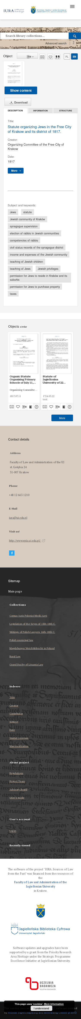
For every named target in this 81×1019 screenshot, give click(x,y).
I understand (41, 1008)
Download (20, 102)
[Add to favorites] (50, 56)
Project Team (17, 781)
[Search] (75, 35)
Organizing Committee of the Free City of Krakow (36, 146)
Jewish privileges (48, 269)
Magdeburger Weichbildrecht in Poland (32, 648)
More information (54, 1004)
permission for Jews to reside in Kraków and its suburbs (38, 278)
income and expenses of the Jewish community (38, 254)
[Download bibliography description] (24, 406)
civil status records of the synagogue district (36, 247)
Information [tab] (40, 110)
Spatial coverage (19, 738)
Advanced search (56, 43)
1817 (11, 161)
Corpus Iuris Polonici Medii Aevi (28, 615)
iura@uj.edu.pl (18, 518)
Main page (15, 591)
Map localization (19, 746)
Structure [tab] (65, 110)
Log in (13, 831)
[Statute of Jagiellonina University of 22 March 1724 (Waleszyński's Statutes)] (57, 353)
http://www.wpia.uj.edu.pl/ (25, 540)
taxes (13, 294)
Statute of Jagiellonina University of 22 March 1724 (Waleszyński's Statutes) (53, 379)
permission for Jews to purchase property (35, 287)
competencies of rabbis (24, 240)
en (74, 56)
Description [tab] (15, 110)
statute (27, 212)
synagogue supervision (24, 226)
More (62, 418)
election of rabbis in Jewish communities (34, 233)
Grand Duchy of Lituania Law (26, 664)
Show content (21, 90)
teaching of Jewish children (26, 262)
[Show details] (36, 406)
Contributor (16, 713)
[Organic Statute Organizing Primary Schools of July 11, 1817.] (24, 353)
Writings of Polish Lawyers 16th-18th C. (32, 632)
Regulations (16, 773)
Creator (14, 705)
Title (12, 697)
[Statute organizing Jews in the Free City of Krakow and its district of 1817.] (14, 73)
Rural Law (15, 656)
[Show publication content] (30, 406)
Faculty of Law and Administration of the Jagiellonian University (40, 884)
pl (66, 56)
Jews (13, 212)
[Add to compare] (42, 56)
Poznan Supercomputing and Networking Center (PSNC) (42, 1012)
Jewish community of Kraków (27, 219)
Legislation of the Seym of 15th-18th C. (33, 623)
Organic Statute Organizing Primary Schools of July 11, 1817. (22, 379)
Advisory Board (18, 789)
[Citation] (57, 56)
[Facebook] (12, 553)
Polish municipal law (21, 640)
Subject (14, 721)
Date (12, 729)
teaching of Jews (20, 269)
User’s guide (17, 797)
